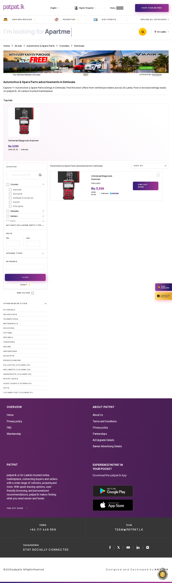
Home (6, 45)
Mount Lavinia (10, 379)
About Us (98, 415)
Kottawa (7, 333)
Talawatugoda (10, 319)
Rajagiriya (8, 356)
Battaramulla (10, 323)
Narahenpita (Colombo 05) (17, 374)
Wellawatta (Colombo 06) (17, 369)
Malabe (7, 347)
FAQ (9, 427)
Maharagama (10, 351)
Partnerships (100, 433)
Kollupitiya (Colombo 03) (16, 365)
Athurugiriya (10, 314)
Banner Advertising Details (107, 446)
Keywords (11, 261)
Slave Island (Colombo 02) (17, 383)
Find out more (15, 508)
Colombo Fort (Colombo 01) (18, 392)
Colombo (64, 45)
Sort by (138, 166)
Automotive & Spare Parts (41, 45)
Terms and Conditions (105, 421)
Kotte (6, 388)
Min (7, 238)
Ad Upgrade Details (103, 440)
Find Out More (143, 185)
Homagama (9, 342)
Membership (14, 433)
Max (28, 238)
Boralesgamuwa (12, 360)
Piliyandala (9, 310)
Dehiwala (79, 45)
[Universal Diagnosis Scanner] (68, 185)
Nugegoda (8, 328)
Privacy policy (14, 421)
